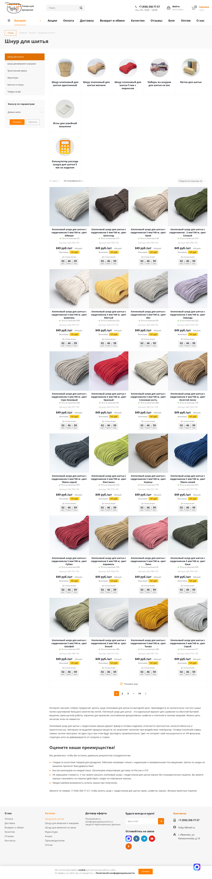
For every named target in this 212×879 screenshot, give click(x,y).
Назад (10, 32)
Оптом (48, 844)
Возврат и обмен (14, 827)
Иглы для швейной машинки (65, 125)
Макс (129, 839)
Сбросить (32, 122)
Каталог (50, 813)
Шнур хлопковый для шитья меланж (96, 83)
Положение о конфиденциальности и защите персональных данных (102, 821)
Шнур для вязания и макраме (62, 823)
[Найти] (81, 8)
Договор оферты (96, 813)
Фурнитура (51, 831)
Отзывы (9, 836)
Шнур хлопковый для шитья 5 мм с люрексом (128, 85)
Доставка (10, 823)
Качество (10, 831)
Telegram (144, 839)
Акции (48, 836)
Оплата (9, 818)
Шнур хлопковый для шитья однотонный (65, 83)
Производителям (55, 840)
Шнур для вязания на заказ (60, 827)
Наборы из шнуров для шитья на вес (159, 83)
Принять (145, 871)
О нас (8, 813)
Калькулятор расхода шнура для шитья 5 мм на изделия (65, 164)
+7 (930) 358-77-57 (149, 6)
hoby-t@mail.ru (186, 827)
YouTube (152, 839)
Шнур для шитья (54, 818)
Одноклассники (129, 846)
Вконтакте (136, 839)
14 (139, 693)
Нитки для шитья (191, 82)
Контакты (10, 840)
